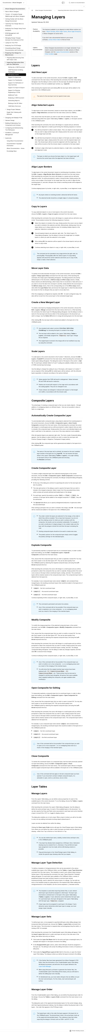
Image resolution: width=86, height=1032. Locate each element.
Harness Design (9, 120)
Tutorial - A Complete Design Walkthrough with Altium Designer (15, 15)
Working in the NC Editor (15, 103)
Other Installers (49, 54)
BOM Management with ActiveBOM (12, 34)
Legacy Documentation (62, 52)
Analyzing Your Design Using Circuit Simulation (15, 29)
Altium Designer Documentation (43, 10)
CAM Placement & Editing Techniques (15, 71)
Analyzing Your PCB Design (13, 45)
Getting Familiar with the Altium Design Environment (14, 20)
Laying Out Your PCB (11, 42)
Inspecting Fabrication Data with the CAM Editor (70, 10)
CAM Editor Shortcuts (14, 106)
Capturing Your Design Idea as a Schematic (14, 24)
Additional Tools (12, 95)
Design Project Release (13, 109)
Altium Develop (51, 31)
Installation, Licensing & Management (12, 133)
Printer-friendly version (78, 1030)
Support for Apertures (14, 77)
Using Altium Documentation (15, 141)
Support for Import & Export (16, 87)
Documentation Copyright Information (14, 144)
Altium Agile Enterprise (74, 31)
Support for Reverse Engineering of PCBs (14, 91)
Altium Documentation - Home (15, 148)
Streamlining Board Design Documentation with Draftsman (14, 49)
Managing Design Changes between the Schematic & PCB (14, 39)
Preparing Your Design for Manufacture (13, 54)
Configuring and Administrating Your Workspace (14, 129)
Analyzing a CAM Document (16, 98)
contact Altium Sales (54, 39)
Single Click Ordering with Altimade (14, 113)
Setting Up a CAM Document (16, 67)
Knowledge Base (12, 151)
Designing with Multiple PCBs (13, 117)
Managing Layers (13, 74)
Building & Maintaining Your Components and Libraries (13, 124)
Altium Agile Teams (61, 31)
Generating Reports (14, 100)
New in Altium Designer (12, 11)
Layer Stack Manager (45, 966)
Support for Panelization (15, 80)
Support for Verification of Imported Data (15, 84)
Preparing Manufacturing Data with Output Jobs (15, 58)
